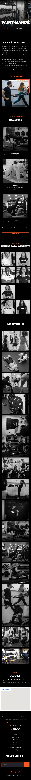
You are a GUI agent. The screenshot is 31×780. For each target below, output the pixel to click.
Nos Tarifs (15, 742)
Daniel (7, 275)
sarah (23, 308)
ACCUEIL (9, 28)
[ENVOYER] (26, 764)
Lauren (23, 260)
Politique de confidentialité (15, 747)
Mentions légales (15, 750)
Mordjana (23, 275)
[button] (29, 3)
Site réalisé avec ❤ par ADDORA (15, 775)
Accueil (15, 734)
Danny (8, 260)
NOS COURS (19, 28)
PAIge (8, 293)
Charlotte (8, 308)
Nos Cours (15, 739)
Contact (15, 744)
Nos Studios (15, 737)
